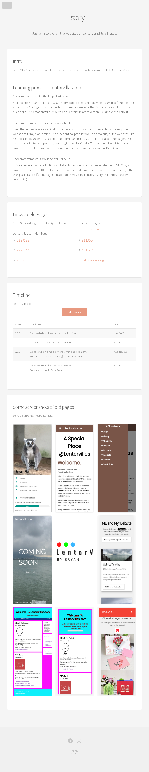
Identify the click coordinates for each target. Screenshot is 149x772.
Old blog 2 (87, 250)
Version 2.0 (23, 260)
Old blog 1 (87, 239)
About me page (90, 229)
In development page (93, 260)
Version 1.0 (23, 250)
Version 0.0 (23, 239)
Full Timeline (74, 312)
